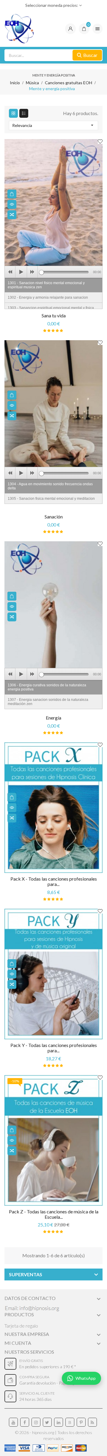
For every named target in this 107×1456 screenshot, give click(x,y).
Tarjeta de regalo (21, 1325)
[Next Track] (32, 272)
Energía (53, 717)
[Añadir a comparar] (11, 214)
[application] (53, 272)
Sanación (54, 516)
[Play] (21, 272)
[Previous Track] (10, 272)
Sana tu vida (54, 315)
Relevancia (53, 125)
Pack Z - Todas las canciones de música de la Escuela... (53, 1214)
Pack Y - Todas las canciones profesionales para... (53, 1047)
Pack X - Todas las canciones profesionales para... (53, 881)
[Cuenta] (70, 28)
